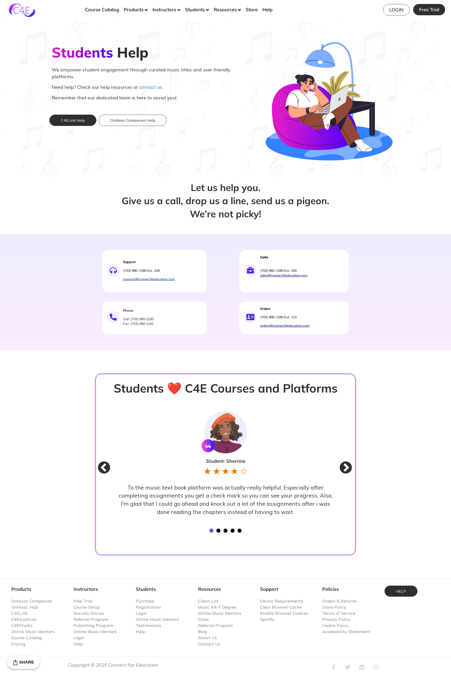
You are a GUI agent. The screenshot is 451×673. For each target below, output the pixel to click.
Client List (208, 601)
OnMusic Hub (24, 607)
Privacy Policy (336, 619)
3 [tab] (225, 531)
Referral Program (91, 619)
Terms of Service (338, 613)
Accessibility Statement (346, 631)
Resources (225, 9)
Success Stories (89, 613)
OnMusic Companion (31, 601)
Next (341, 463)
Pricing (18, 644)
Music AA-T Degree (217, 607)
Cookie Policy (335, 625)
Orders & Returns (339, 601)
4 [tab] (232, 531)
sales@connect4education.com (283, 275)
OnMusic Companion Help (132, 120)
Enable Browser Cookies (284, 613)
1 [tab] (211, 531)
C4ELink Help (73, 120)
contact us (150, 87)
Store (252, 9)
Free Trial (429, 9)
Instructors (164, 9)
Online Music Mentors (32, 631)
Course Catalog (102, 9)
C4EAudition (24, 619)
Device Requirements (281, 601)
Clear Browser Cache (281, 607)
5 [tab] (239, 531)
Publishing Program (93, 625)
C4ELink (19, 613)
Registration (148, 607)
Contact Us (209, 644)
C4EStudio (21, 625)
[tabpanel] (225, 463)
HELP (401, 591)
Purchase (145, 601)
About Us (207, 637)
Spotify (267, 619)
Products (134, 9)
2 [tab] (218, 531)
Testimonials (148, 625)
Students (195, 9)
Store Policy (334, 607)
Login (396, 10)
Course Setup (87, 607)
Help (267, 9)
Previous (99, 463)
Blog (202, 631)
